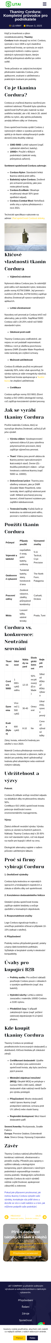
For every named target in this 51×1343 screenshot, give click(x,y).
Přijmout (19, 1338)
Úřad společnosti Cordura (24, 218)
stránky (40, 218)
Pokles (32, 1338)
